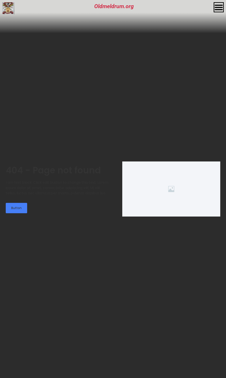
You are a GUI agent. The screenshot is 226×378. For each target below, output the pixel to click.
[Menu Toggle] (219, 7)
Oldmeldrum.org (114, 6)
